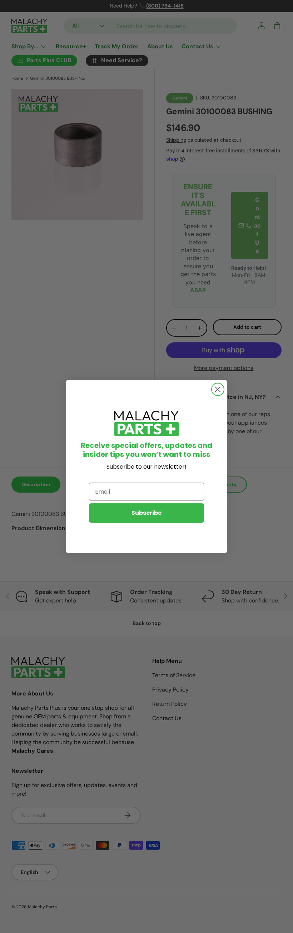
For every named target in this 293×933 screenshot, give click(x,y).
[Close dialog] (218, 389)
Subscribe (146, 513)
